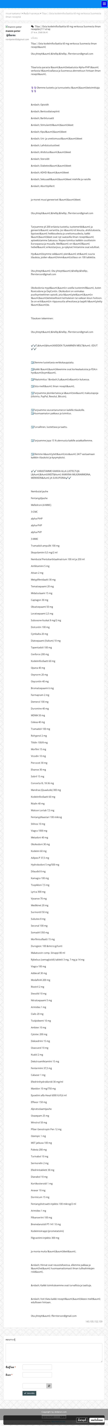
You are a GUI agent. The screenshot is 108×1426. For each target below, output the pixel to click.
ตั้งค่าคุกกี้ (82, 1420)
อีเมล (9, 1374)
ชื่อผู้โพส (11, 1367)
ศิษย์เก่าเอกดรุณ (31, 13)
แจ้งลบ (34, 37)
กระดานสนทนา (13, 13)
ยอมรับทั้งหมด (97, 1420)
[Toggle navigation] (104, 4)
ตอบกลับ (30, 1393)
